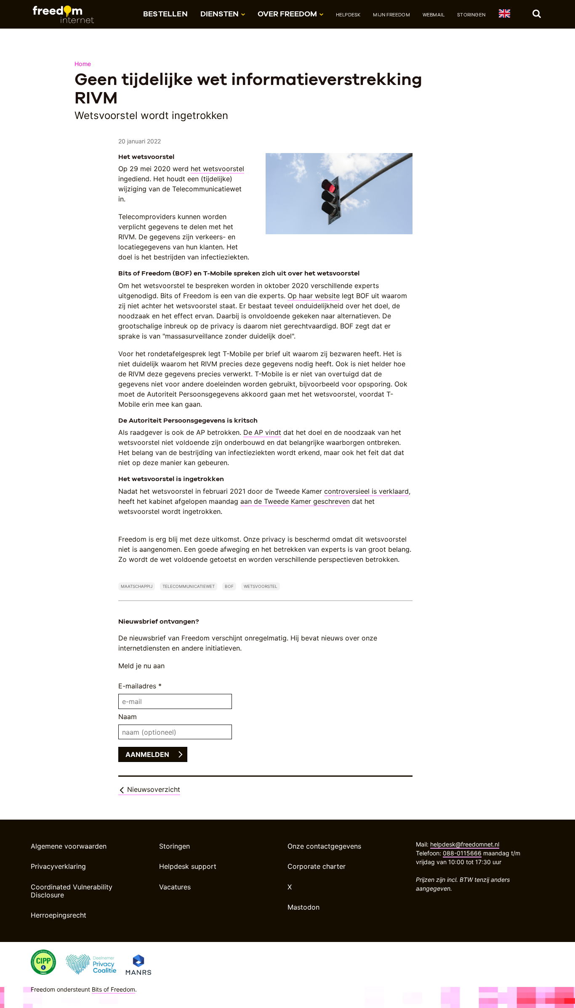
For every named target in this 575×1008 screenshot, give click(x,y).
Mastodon (303, 907)
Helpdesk (348, 14)
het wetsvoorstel (217, 168)
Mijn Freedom (391, 14)
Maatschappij (136, 586)
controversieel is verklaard (366, 491)
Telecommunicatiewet (188, 586)
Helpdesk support (187, 866)
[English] (504, 15)
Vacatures (175, 887)
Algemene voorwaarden (68, 846)
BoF (229, 586)
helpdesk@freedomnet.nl (464, 844)
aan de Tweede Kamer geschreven (295, 501)
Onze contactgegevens (324, 846)
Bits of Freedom (113, 989)
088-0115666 (462, 853)
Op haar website (314, 295)
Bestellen (165, 13)
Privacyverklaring (58, 866)
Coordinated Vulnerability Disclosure (71, 891)
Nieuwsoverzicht (152, 789)
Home (83, 63)
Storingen (471, 14)
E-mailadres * (140, 686)
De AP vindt (262, 432)
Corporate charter (317, 866)
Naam (127, 716)
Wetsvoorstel (260, 586)
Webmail (434, 14)
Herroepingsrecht (58, 915)
